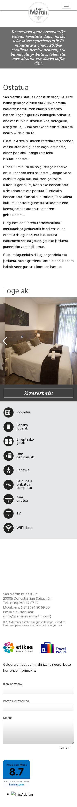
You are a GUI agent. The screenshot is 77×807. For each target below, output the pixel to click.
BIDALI (65, 748)
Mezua (8, 718)
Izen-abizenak (12, 684)
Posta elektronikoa (16, 701)
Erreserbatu (38, 393)
